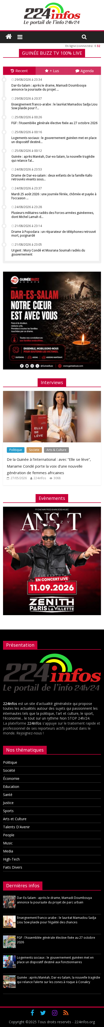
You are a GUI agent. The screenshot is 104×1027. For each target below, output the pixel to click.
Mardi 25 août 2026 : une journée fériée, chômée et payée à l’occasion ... (53, 196)
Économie (11, 778)
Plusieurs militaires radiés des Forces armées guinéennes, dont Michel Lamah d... (52, 215)
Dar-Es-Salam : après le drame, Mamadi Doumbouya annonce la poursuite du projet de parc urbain (54, 900)
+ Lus (54, 70)
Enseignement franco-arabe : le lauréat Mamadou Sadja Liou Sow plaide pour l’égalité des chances (56, 920)
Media (8, 851)
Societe (34, 450)
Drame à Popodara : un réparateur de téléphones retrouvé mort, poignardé (53, 234)
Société (9, 770)
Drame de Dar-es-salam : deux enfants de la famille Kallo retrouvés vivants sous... (51, 177)
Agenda (87, 70)
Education (11, 786)
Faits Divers (12, 867)
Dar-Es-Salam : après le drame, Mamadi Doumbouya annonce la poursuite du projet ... (48, 87)
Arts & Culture (56, 450)
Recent (21, 70)
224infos (40, 478)
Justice (8, 802)
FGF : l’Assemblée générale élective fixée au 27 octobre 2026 (54, 123)
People (8, 835)
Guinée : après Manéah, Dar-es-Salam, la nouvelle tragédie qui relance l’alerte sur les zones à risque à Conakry (58, 979)
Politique (15, 450)
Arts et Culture (15, 818)
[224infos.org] (8, 36)
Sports (8, 810)
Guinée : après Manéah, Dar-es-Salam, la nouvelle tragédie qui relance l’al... (53, 158)
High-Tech (11, 859)
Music (8, 843)
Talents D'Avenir (16, 826)
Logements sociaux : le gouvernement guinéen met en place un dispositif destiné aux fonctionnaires (55, 959)
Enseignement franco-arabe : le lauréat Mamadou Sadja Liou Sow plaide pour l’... (54, 106)
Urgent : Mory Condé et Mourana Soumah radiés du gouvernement (48, 252)
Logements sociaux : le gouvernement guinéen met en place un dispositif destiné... (54, 140)
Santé (7, 794)
